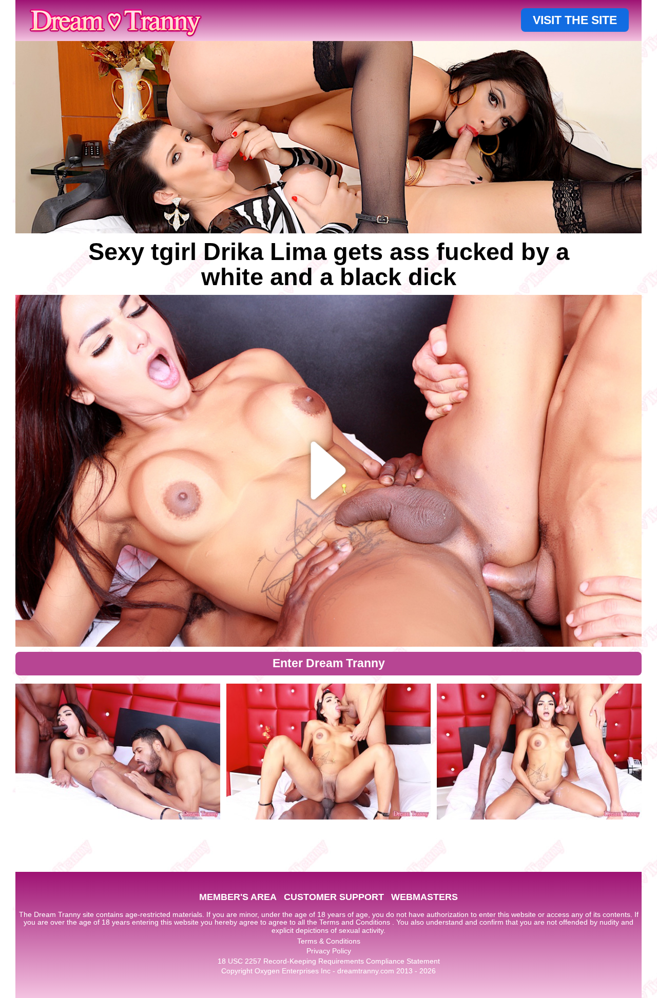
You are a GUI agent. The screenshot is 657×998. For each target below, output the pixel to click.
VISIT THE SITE (575, 20)
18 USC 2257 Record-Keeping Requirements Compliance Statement (329, 961)
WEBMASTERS (424, 897)
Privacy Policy (328, 951)
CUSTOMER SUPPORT (334, 897)
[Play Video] (328, 471)
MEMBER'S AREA (238, 897)
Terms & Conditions (328, 941)
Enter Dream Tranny (329, 663)
